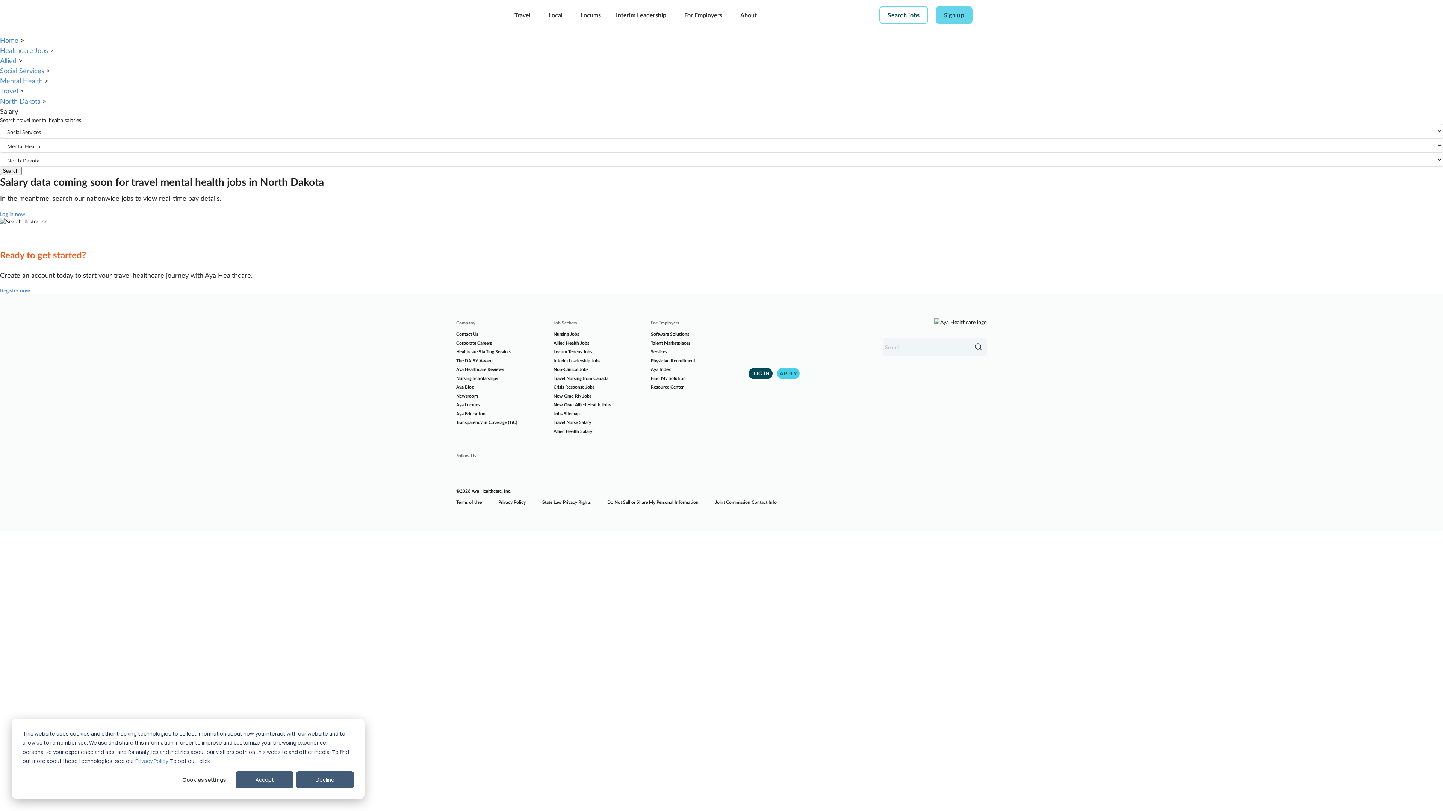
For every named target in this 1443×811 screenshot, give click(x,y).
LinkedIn (505, 470)
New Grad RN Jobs (572, 396)
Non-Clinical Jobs (571, 369)
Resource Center (667, 387)
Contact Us (467, 334)
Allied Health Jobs (571, 343)
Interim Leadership (641, 14)
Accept (265, 779)
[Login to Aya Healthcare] (986, 15)
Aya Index (661, 369)
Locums (591, 14)
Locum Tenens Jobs (573, 351)
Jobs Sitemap (567, 413)
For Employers (703, 14)
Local (556, 14)
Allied (8, 60)
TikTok (548, 470)
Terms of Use (469, 502)
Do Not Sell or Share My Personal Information (653, 502)
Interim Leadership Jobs (577, 360)
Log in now (12, 214)
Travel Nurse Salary (572, 422)
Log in (760, 373)
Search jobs (904, 14)
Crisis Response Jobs (574, 387)
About (748, 14)
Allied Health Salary (573, 431)
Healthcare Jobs (24, 50)
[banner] (472, 15)
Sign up (954, 14)
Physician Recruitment (673, 360)
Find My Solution (668, 378)
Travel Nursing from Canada (581, 378)
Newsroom (467, 396)
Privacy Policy (151, 760)
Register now (15, 290)
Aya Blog (465, 387)
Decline (325, 779)
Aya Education (471, 413)
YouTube (526, 470)
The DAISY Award (474, 360)
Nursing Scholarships (477, 378)
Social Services (22, 70)
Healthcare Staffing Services (483, 351)
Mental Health (21, 81)
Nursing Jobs (566, 334)
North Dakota (20, 101)
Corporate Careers (474, 343)
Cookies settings (204, 779)
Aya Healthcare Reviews (480, 369)
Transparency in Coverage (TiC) (486, 422)
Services (659, 351)
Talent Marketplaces (670, 343)
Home (9, 40)
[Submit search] (978, 346)
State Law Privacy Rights (566, 502)
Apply (788, 373)
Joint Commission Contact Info (746, 502)
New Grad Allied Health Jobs (582, 404)
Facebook (462, 470)
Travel (522, 14)
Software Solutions (670, 334)
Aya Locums (468, 404)
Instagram (484, 470)
